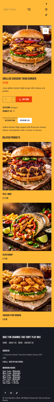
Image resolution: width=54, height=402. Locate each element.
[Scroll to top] (49, 397)
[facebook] (46, 4)
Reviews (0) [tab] (25, 120)
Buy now (25, 99)
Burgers (14, 107)
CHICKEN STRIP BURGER (12, 315)
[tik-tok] (46, 15)
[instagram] (46, 9)
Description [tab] (10, 120)
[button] (46, 31)
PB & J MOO (7, 194)
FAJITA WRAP (8, 254)
